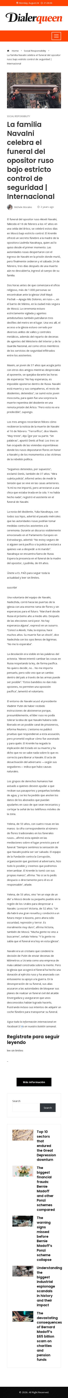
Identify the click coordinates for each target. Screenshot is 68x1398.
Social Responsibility (18, 116)
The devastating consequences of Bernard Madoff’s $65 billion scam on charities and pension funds (49, 1336)
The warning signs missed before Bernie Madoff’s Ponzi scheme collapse (44, 1239)
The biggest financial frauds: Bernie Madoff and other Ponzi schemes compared (46, 1188)
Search (16, 1101)
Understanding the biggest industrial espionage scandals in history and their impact (49, 1286)
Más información (34, 1082)
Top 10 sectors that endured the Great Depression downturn (46, 1145)
